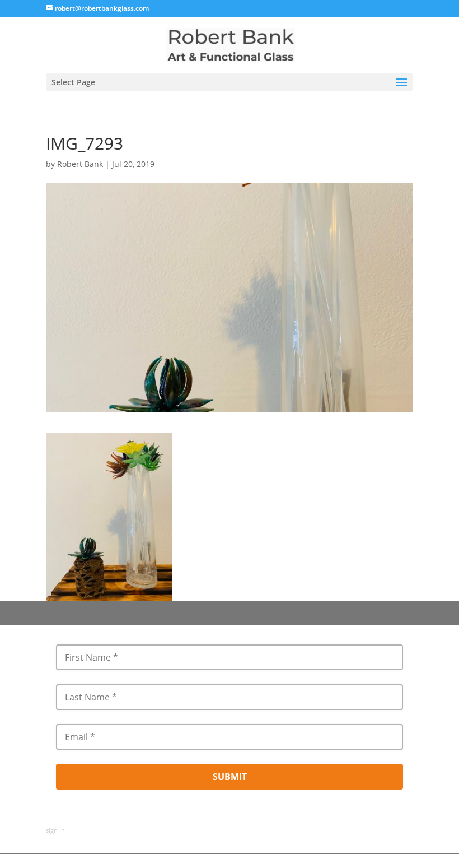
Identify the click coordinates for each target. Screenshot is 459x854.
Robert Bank (80, 164)
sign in (55, 830)
